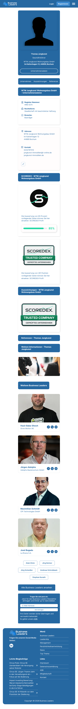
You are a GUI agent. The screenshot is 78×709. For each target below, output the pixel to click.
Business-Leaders (47, 636)
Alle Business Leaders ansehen (36, 587)
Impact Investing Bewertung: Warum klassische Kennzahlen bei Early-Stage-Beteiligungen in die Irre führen (21, 684)
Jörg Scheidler (27, 570)
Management (45, 643)
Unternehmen (25, 81)
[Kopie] (23, 164)
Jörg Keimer (47, 563)
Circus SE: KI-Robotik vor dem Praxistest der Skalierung (21, 693)
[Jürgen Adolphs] (39, 450)
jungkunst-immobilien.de (34, 155)
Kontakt (43, 677)
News (42, 650)
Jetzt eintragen (39, 610)
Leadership (44, 639)
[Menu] (73, 3)
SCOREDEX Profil (36, 221)
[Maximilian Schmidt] (39, 491)
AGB (35, 619)
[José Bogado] (39, 533)
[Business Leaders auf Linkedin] (11, 646)
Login (51, 4)
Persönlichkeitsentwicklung (51, 646)
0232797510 (29, 150)
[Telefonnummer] (52, 427)
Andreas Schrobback (48, 570)
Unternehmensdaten (39, 71)
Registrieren (63, 4)
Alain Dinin (30, 563)
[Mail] (56, 427)
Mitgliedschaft (46, 674)
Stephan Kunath (39, 577)
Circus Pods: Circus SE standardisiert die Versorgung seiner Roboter (21, 665)
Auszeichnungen (40, 81)
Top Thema (44, 654)
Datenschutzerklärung (49, 667)
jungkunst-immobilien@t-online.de (38, 153)
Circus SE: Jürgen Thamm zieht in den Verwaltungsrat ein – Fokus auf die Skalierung (22, 674)
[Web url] (48, 427)
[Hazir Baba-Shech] (39, 408)
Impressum (44, 663)
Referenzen (54, 81)
